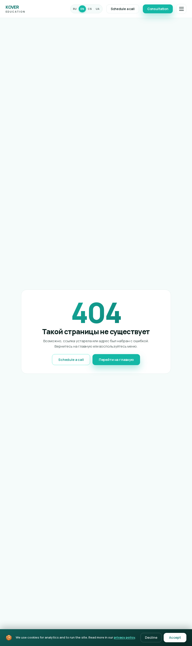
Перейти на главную (116, 359)
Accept (175, 637)
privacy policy (124, 637)
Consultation (157, 9)
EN (82, 9)
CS (90, 9)
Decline (151, 637)
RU (75, 9)
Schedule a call (123, 9)
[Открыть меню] (181, 9)
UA (98, 9)
